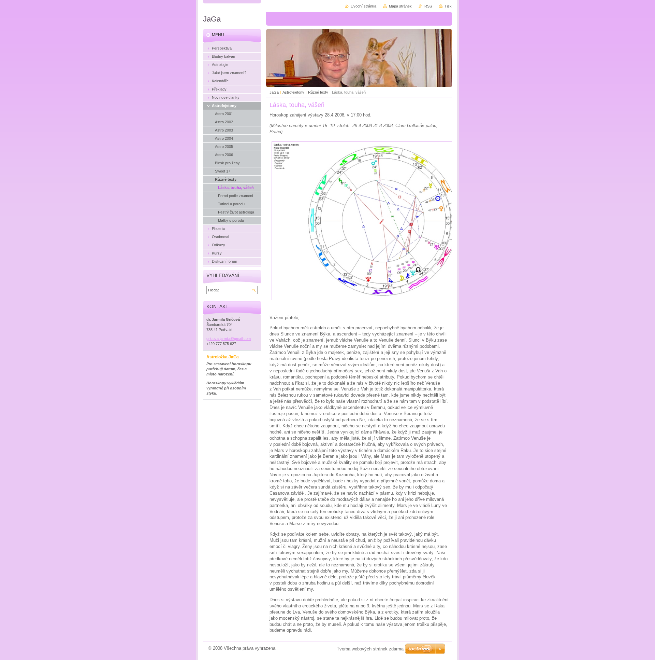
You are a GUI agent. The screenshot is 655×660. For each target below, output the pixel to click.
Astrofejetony (293, 92)
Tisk (448, 6)
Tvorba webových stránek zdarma (370, 648)
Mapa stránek (400, 6)
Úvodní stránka (363, 6)
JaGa (274, 92)
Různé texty (318, 92)
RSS (428, 6)
